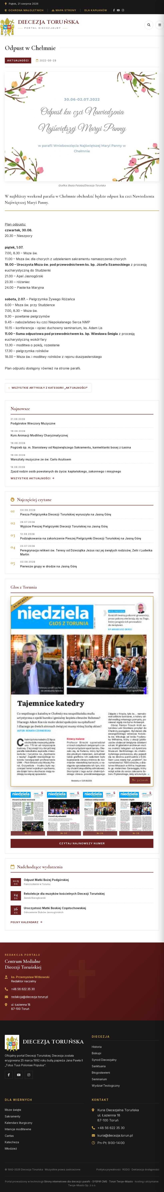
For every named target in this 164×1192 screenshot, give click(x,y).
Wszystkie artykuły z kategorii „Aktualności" (50, 387)
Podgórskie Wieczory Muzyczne (33, 421)
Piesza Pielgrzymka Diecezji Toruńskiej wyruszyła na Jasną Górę (65, 512)
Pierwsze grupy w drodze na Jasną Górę (48, 564)
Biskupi (96, 1053)
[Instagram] (123, 10)
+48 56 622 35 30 (23, 989)
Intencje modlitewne (18, 1129)
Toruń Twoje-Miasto (121, 1181)
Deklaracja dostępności (145, 1169)
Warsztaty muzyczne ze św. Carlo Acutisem (41, 457)
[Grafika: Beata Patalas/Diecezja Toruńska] (82, 126)
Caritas (9, 1135)
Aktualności (18, 60)
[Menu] (159, 25)
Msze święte (13, 1109)
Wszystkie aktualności (31, 478)
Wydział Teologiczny (106, 1085)
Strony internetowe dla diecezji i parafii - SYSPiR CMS (75, 1181)
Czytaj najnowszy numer (82, 843)
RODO (126, 1169)
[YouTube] (118, 10)
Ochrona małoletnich (26, 10)
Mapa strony (66, 10)
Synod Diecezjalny (104, 1059)
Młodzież (11, 1148)
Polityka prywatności (108, 1169)
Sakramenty (12, 1116)
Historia (97, 1046)
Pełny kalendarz (25, 922)
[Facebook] (114, 10)
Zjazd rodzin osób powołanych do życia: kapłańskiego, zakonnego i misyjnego (66, 469)
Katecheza (12, 1142)
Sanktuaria (99, 1066)
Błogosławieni (101, 1072)
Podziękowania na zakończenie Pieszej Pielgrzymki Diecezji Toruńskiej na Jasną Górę (80, 536)
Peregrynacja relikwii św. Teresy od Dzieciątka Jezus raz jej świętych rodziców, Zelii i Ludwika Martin (86, 550)
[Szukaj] (148, 25)
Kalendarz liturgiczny (18, 1122)
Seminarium (99, 1079)
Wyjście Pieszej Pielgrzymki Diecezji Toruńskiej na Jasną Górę (64, 524)
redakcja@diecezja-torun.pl (29, 996)
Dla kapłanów (95, 10)
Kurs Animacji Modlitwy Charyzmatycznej (39, 433)
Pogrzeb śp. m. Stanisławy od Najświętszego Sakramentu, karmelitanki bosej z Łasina (71, 445)
